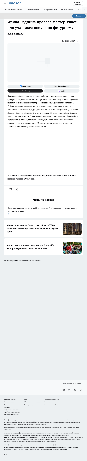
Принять (79, 16)
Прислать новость (77, 3)
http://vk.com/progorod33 (12, 437)
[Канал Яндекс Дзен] (25, 91)
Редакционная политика (51, 399)
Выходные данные (10, 399)
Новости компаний (50, 405)
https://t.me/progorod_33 (46, 437)
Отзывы (6, 405)
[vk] (11, 189)
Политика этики (9, 402)
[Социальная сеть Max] (62, 91)
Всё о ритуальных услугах (13, 10)
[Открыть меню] (4, 3)
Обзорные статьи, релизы (32, 402)
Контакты (47, 402)
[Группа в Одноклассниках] (69, 390)
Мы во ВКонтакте (67, 10)
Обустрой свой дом (50, 10)
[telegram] (17, 189)
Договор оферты (29, 405)
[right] (84, 10)
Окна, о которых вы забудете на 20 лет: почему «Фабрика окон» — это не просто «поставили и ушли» (42, 211)
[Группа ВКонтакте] (25, 86)
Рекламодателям (33, 10)
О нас (25, 399)
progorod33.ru (71, 427)
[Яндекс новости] (62, 86)
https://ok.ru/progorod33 (29, 437)
